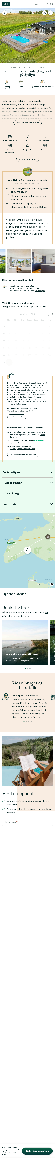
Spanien (33, 706)
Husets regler (12, 483)
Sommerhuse (15, 67)
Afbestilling (10, 493)
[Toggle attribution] (52, 584)
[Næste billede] (51, 35)
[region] (27, 550)
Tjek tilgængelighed (37, 1151)
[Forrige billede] (3, 35)
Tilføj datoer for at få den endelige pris (10, 1152)
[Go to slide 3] (32, 60)
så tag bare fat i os (29, 717)
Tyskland (17, 706)
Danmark (27, 67)
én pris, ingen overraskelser (22, 449)
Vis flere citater (17, 417)
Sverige (43, 703)
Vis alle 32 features (27, 159)
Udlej (37, 4)
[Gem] (50, 12)
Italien (15, 703)
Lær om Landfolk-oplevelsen (23, 455)
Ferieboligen (11, 472)
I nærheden (10, 504)
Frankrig (24, 703)
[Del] (44, 12)
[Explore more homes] (4, 12)
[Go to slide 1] (27, 60)
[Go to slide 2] (30, 60)
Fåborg (42, 67)
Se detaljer (40, 291)
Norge (34, 703)
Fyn (35, 67)
